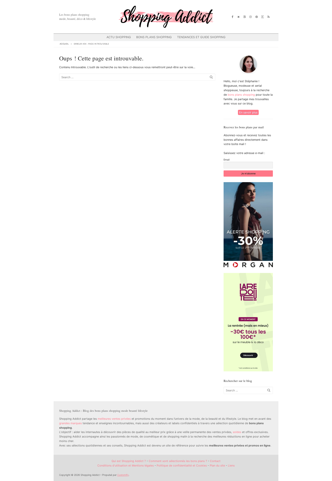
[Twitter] (238, 16)
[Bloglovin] (244, 16)
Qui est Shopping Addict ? (129, 461)
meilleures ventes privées (114, 418)
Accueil (64, 44)
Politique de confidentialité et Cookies (182, 465)
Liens (231, 465)
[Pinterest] (256, 16)
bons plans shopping (241, 94)
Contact (215, 461)
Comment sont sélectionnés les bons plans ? (178, 461)
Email (226, 159)
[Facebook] (232, 16)
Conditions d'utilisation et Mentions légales (125, 465)
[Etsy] (262, 16)
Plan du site (217, 465)
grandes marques (70, 423)
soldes (237, 432)
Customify (123, 474)
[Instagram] (250, 16)
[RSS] (268, 16)
